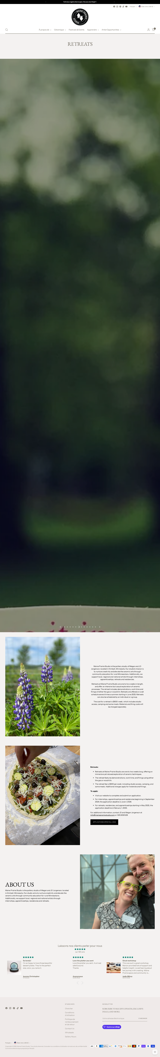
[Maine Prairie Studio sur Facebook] (114, 6)
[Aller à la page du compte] (148, 29)
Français (132, 6)
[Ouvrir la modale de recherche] (6, 29)
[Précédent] (45, 2)
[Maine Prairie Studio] (80, 17)
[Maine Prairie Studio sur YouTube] (126, 6)
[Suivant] (114, 2)
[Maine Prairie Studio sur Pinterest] (120, 6)
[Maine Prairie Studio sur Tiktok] (123, 6)
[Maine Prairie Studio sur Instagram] (117, 6)
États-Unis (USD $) (147, 6)
